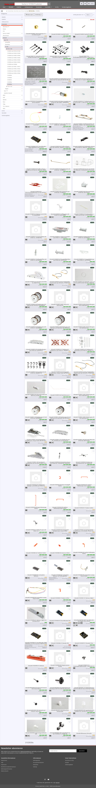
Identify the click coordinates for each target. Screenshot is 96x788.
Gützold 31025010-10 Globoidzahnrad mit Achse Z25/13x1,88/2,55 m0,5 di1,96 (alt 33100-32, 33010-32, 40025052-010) (60, 79)
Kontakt (67, 762)
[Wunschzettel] (85, 3)
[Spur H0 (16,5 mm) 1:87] (50, 36)
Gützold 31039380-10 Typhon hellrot (60, 598)
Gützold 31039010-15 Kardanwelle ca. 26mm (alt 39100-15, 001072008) (84, 215)
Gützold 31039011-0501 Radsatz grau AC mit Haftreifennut (84, 418)
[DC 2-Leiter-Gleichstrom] (53, 104)
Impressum (3, 764)
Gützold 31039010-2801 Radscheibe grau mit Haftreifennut (84, 327)
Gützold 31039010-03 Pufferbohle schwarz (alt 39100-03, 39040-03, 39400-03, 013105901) (84, 147)
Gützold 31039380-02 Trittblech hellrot (36, 552)
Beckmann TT (6, 26)
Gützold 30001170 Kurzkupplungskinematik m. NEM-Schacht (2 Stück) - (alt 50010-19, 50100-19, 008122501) (84, 57)
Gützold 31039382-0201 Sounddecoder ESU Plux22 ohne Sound (84, 621)
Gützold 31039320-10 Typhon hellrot (84, 507)
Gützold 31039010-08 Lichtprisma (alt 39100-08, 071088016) (60, 192)
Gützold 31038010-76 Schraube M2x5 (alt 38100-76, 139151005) (59, 124)
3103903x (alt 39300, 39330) (13, 55)
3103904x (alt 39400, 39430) (13, 57)
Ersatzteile (4, 24)
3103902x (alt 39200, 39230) (13, 53)
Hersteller (4, 112)
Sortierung (37, 14)
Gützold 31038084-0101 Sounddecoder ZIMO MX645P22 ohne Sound (36, 147)
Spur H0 (6, 40)
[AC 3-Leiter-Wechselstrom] (77, 397)
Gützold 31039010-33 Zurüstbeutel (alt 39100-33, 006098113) (36, 372)
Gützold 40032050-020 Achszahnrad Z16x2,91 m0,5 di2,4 (36, 711)
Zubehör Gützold (8, 93)
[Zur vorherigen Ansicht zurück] (2, 11)
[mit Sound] (77, 625)
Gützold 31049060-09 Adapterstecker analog (60, 666)
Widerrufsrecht (4, 771)
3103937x (9, 79)
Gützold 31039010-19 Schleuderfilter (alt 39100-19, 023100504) (36, 260)
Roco (4, 102)
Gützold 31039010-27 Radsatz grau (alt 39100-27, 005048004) (36, 327)
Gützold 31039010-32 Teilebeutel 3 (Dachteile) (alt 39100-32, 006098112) (84, 350)
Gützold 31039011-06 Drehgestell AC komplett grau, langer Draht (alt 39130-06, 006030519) (36, 440)
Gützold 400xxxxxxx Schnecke (84, 733)
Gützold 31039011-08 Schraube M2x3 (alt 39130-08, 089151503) (83, 440)
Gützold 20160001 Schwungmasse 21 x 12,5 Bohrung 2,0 (36, 34)
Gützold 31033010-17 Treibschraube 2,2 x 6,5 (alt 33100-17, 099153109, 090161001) (84, 102)
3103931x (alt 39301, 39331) (13, 66)
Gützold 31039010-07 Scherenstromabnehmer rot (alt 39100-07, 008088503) (36, 192)
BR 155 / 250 (9, 48)
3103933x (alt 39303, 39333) (13, 71)
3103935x (9, 75)
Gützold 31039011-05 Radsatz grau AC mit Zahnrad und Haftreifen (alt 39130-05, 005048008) (60, 418)
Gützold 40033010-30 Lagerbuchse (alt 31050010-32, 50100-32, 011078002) (84, 711)
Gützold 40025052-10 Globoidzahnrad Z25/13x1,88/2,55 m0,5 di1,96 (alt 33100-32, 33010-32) (84, 688)
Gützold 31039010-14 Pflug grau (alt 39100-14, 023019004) (60, 215)
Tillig (4, 104)
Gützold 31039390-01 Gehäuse (36, 665)
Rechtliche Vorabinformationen (8, 766)
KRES (4, 95)
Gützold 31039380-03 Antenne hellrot (60, 552)
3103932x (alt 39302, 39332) (13, 68)
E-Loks (6, 46)
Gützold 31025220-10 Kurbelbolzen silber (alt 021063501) (36, 102)
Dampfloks (7, 42)
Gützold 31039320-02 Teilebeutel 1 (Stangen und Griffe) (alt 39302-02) (36, 485)
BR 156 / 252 (9, 86)
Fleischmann (6, 35)
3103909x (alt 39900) (12, 64)
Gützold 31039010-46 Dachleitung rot (60, 395)
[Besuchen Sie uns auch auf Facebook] (45, 779)
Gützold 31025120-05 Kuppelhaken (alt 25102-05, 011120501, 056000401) (84, 79)
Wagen (6, 88)
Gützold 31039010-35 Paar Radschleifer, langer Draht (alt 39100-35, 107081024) (84, 372)
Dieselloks (7, 44)
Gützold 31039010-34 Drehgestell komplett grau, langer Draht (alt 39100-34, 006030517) (60, 372)
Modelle (4, 17)
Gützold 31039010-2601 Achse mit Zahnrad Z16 (60, 305)
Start (4, 7)
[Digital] (74, 625)
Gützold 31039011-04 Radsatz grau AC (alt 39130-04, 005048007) (36, 418)
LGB (4, 97)
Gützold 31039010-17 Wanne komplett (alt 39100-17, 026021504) (60, 237)
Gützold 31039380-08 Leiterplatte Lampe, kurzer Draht (84, 575)
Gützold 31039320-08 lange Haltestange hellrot (36, 508)
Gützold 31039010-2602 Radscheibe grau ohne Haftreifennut (84, 305)
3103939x (9, 84)
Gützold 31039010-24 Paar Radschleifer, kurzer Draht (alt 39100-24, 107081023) (60, 282)
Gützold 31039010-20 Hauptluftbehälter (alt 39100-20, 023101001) (60, 260)
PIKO (4, 108)
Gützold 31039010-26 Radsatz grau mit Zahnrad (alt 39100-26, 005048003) (36, 305)
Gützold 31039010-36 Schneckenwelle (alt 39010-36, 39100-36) (36, 395)
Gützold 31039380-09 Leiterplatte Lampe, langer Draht (36, 598)
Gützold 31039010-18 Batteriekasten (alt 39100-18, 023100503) (84, 237)
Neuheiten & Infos (69, 760)
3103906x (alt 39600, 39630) (13, 62)
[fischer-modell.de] (9, 4)
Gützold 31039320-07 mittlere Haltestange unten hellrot (84, 485)
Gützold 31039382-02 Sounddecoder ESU (60, 620)
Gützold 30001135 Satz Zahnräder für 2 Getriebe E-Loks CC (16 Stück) (60, 57)
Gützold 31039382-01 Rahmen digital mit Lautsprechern (36, 621)
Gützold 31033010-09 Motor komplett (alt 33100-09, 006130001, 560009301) (60, 102)
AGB (2, 762)
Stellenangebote (69, 764)
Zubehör (4, 19)
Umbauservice (5, 21)
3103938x (9, 82)
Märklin (4, 99)
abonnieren (82, 750)
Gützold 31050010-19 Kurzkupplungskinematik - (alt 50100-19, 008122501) (84, 666)
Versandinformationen (38, 762)
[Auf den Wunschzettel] (93, 383)
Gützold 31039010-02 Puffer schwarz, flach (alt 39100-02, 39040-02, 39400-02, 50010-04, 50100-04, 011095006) (60, 147)
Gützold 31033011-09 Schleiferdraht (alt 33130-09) (36, 124)
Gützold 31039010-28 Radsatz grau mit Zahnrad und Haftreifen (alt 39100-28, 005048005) (60, 327)
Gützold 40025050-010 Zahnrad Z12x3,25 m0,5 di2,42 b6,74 (36, 688)
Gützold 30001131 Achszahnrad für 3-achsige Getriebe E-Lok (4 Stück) (36, 57)
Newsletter (35, 764)
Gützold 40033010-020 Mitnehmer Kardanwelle (60, 711)
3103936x (9, 77)
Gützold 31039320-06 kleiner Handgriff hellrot (60, 485)
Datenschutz (4, 760)
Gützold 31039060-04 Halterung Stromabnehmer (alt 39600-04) (84, 463)
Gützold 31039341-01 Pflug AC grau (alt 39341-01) (36, 530)
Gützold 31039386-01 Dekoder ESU (60, 643)
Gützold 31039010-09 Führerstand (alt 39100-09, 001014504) (84, 192)
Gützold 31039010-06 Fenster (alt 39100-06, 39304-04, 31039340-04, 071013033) (84, 169)
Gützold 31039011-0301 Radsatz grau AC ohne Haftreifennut (84, 395)
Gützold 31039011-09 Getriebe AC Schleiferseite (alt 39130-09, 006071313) (36, 463)
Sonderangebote (6, 115)
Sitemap (35, 766)
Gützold (5, 37)
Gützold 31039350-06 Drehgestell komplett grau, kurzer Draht (60, 530)
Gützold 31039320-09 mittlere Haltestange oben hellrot (60, 508)
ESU (4, 31)
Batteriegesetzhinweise (6, 769)
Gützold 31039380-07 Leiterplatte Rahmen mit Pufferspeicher (60, 575)
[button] (81, 3)
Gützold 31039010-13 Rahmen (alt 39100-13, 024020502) (36, 215)
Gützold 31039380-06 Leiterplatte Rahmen (36, 575)
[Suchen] (49, 3)
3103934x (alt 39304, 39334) (13, 73)
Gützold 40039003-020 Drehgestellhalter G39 (36, 733)
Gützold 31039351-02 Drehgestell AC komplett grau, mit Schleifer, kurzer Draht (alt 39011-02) (84, 530)
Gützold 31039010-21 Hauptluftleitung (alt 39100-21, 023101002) (84, 260)
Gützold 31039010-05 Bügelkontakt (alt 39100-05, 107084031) (60, 169)
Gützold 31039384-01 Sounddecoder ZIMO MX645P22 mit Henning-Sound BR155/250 (36, 643)
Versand (57, 782)
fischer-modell (6, 33)
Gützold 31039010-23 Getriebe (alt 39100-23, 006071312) (36, 282)
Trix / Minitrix (6, 106)
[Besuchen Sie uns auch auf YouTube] (48, 779)
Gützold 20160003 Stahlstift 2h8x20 (84, 34)
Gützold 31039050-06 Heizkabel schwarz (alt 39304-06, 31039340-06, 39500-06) (60, 463)
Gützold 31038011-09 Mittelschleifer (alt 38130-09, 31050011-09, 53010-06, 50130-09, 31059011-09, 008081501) (84, 124)
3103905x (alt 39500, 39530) (13, 60)
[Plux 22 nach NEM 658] (81, 623)
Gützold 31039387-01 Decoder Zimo (84, 643)
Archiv (3, 110)
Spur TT (6, 90)
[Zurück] (84, 15)
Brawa (4, 29)
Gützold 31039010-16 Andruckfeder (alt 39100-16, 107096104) (36, 237)
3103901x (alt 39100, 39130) (13, 51)
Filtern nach (30, 14)
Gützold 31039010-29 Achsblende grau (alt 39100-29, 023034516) (36, 350)
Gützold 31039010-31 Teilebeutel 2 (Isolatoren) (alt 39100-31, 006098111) (60, 350)
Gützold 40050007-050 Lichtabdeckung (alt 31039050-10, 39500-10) (60, 733)
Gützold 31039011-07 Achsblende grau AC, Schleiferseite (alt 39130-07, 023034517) (60, 440)
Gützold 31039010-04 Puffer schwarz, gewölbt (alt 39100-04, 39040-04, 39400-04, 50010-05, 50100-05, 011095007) (36, 169)
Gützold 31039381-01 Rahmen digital (83, 598)
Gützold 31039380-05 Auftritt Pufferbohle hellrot (84, 553)
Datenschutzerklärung (25, 751)
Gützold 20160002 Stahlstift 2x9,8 (60, 34)
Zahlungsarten (36, 760)
